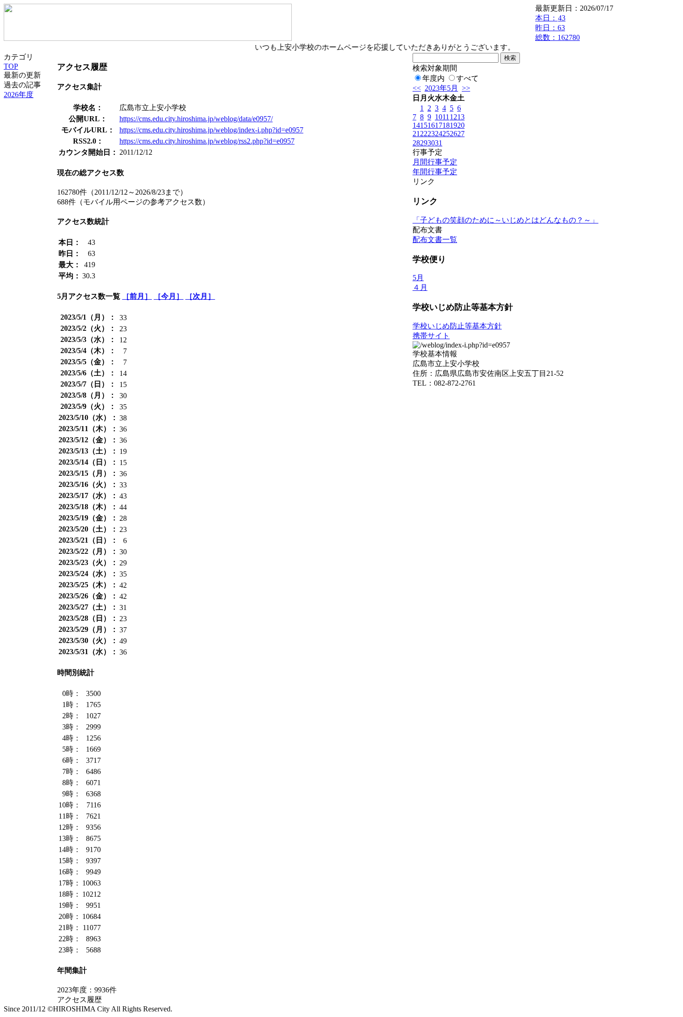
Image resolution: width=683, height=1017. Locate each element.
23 (431, 134)
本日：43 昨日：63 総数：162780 (557, 27)
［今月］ (169, 296)
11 (445, 117)
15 (423, 125)
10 (438, 117)
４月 (420, 287)
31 (438, 143)
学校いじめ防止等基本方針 (457, 326)
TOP (11, 66)
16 (431, 125)
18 (446, 125)
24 (438, 134)
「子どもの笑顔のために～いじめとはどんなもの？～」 (505, 220)
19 (453, 125)
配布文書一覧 (435, 239)
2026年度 (18, 94)
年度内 (433, 78)
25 (446, 134)
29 (423, 143)
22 (423, 134)
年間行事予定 (435, 172)
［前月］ (137, 296)
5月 (418, 278)
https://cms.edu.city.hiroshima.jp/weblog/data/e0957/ (196, 119)
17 (438, 125)
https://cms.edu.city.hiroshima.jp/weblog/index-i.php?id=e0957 (211, 130)
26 (453, 134)
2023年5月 (441, 88)
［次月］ (200, 296)
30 (431, 143)
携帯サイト (431, 336)
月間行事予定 (435, 162)
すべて (467, 78)
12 (453, 117)
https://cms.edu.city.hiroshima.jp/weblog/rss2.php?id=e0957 (207, 141)
